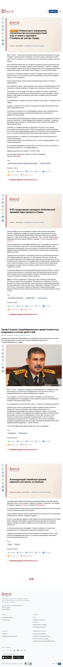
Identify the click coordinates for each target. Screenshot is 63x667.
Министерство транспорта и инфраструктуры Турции (22, 163)
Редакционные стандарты (40, 624)
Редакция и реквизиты (39, 620)
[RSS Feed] (25, 650)
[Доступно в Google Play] (18, 657)
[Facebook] (7, 650)
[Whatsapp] (3, 650)
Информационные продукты (9, 636)
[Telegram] (17, 650)
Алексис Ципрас (42, 298)
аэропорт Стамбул (45, 163)
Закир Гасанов (23, 433)
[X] (10, 650)
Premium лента (6, 620)
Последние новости (7, 617)
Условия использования (39, 633)
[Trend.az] (7, 11)
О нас (34, 617)
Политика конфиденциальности (41, 636)
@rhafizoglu (17, 156)
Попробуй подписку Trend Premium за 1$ (23, 180)
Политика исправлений (39, 627)
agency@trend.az (6, 609)
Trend (26, 59)
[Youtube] (14, 650)
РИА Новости (40, 505)
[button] (2, 18)
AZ (56, 663)
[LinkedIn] (21, 650)
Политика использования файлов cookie (44, 641)
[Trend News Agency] (6, 594)
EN (53, 663)
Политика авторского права (40, 638)
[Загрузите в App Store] (7, 657)
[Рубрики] (60, 11)
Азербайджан (12, 433)
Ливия (10, 544)
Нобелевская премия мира (15, 298)
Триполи (17, 544)
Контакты (35, 622)
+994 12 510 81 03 (6, 607)
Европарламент (30, 298)
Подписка (4, 633)
